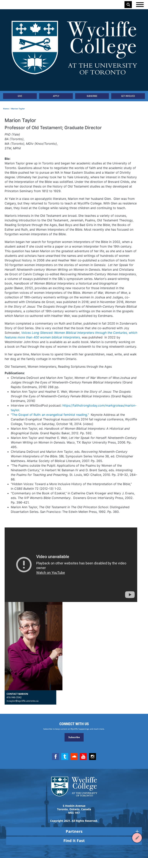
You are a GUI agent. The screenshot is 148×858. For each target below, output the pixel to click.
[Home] (74, 50)
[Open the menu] (140, 4)
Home (6, 108)
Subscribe (92, 96)
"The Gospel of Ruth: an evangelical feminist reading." (50, 415)
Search (128, 4)
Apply (56, 96)
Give (20, 96)
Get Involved (128, 96)
